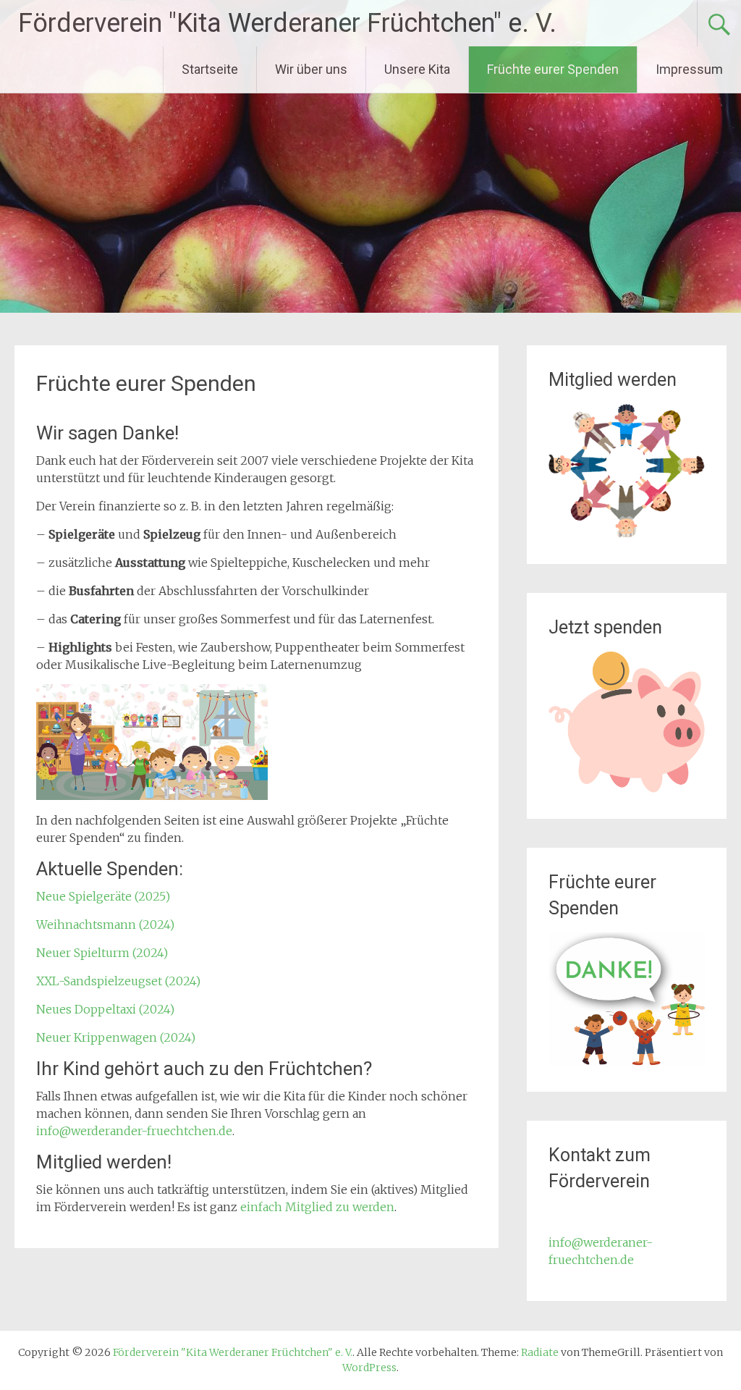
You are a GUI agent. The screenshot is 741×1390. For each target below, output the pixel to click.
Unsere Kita (417, 69)
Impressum (689, 69)
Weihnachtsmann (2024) (105, 924)
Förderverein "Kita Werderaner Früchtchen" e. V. (287, 23)
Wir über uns (311, 69)
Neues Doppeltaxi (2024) (105, 1009)
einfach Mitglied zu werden (317, 1207)
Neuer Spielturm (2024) (102, 952)
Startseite (210, 69)
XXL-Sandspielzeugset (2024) (118, 981)
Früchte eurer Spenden (553, 69)
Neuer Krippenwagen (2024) (115, 1037)
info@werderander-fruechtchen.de (134, 1131)
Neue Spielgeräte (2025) (103, 896)
